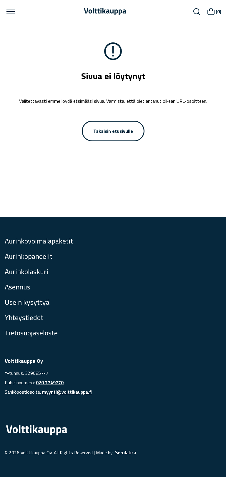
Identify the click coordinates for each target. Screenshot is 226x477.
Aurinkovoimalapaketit (39, 241)
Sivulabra (125, 452)
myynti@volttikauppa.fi (67, 391)
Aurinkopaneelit (28, 256)
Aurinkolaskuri (26, 271)
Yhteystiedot (24, 317)
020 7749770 (50, 382)
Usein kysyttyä (27, 302)
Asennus (17, 286)
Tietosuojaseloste (31, 332)
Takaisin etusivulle (113, 131)
